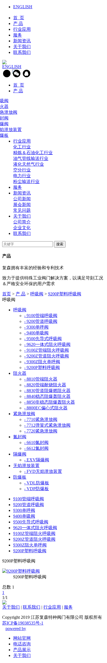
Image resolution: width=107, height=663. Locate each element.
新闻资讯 (22, 40)
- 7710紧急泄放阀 (40, 419)
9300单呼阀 (24, 510)
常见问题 (22, 210)
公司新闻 (22, 198)
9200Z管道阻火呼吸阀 (34, 539)
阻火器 (19, 373)
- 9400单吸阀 (36, 333)
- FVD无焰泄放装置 (43, 471)
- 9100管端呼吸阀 (40, 315)
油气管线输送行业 (30, 158)
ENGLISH (22, 6)
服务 (17, 35)
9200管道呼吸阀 (28, 504)
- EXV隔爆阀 (36, 459)
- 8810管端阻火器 (40, 379)
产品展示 (22, 649)
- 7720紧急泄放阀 (40, 431)
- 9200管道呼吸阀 (40, 321)
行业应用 (22, 29)
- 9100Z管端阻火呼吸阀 (46, 350)
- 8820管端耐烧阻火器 (45, 384)
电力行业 (22, 175)
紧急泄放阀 (24, 413)
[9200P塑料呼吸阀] (21, 571)
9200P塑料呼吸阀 (64, 294)
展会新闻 (22, 204)
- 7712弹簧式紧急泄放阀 (47, 425)
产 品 (18, 23)
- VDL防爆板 (36, 483)
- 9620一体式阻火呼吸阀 (47, 344)
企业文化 (22, 227)
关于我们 (22, 46)
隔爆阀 (19, 454)
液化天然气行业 (28, 164)
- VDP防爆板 (36, 488)
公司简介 (22, 222)
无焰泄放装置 (26, 465)
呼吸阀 (36, 294)
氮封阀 (19, 436)
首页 (6, 294)
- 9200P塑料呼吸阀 (42, 367)
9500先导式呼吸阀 (30, 522)
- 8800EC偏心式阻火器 (45, 408)
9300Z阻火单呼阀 (30, 545)
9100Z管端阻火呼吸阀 (34, 533)
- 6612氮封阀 (36, 448)
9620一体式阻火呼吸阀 (35, 527)
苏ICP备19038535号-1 (22, 623)
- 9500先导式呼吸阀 (43, 338)
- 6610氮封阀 (36, 442)
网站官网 (22, 638)
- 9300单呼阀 (36, 327)
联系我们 (22, 52)
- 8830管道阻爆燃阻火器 (47, 390)
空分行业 (22, 170)
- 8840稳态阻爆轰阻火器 (47, 396)
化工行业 (22, 147)
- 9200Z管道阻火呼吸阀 (46, 356)
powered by (15, 628)
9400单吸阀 (24, 516)
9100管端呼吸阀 (28, 498)
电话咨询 (22, 644)
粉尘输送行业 (26, 181)
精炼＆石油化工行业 (33, 152)
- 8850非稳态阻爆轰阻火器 (49, 402)
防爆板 (19, 477)
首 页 (18, 17)
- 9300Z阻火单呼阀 (42, 361)
